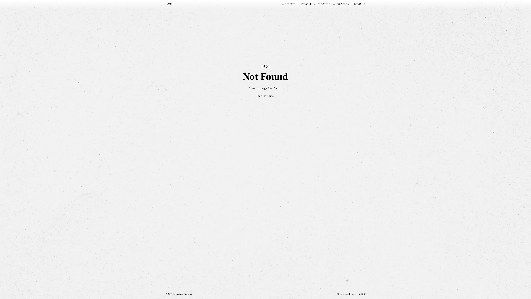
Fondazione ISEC (358, 294)
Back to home (265, 96)
